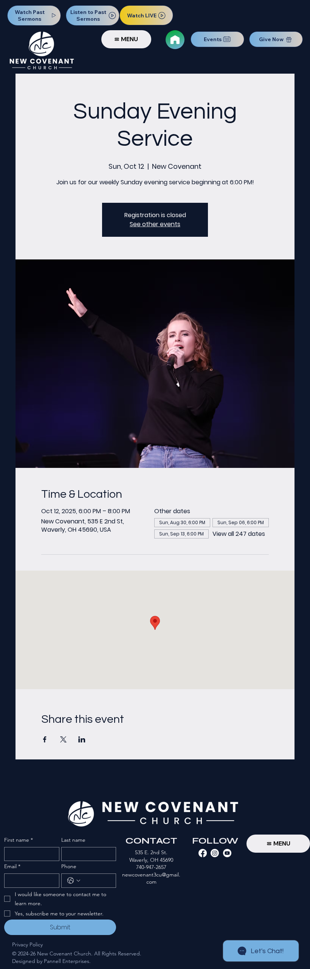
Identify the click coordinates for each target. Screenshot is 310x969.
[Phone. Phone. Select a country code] (73, 880)
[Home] (175, 39)
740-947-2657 (151, 867)
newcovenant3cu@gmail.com (151, 878)
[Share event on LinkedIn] (81, 739)
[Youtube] (227, 853)
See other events (155, 224)
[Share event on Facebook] (44, 739)
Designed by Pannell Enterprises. (51, 961)
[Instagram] (215, 853)
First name (18, 839)
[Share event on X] (63, 739)
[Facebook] (202, 853)
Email (12, 866)
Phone (68, 866)
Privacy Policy (27, 944)
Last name (73, 839)
